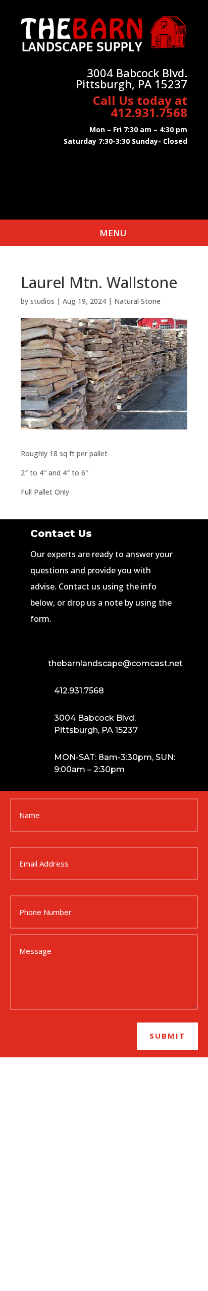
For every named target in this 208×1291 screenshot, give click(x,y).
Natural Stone (137, 301)
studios (42, 301)
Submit (167, 1036)
